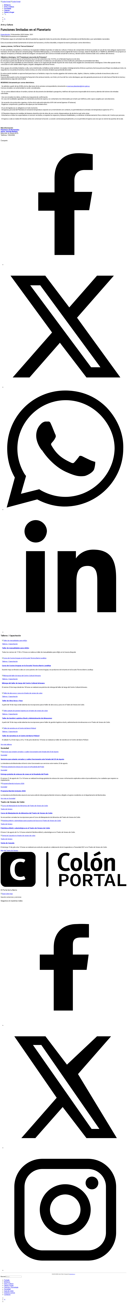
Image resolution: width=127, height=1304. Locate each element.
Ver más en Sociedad (8, 798)
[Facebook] (65, 1025)
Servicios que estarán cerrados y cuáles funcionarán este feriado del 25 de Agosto (32, 759)
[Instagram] (65, 1270)
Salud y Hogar (9, 12)
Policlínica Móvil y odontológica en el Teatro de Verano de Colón (25, 828)
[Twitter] (4, 19)
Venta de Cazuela (7, 843)
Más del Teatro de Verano (9, 850)
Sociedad (7, 9)
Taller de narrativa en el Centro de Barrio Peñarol (20, 736)
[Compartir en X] (65, 387)
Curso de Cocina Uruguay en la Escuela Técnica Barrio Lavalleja (26, 666)
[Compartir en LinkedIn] (65, 632)
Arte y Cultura (9, 7)
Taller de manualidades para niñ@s (15, 648)
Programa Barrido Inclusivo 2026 (13, 791)
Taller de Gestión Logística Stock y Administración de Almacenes (27, 718)
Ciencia (7, 10)
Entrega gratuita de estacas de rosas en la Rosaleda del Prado (24, 774)
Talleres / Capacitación (10, 644)
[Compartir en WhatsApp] (65, 509)
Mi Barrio (7, 5)
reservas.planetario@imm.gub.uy (78, 86)
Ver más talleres (6, 744)
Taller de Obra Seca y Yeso (12, 701)
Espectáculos (5, 34)
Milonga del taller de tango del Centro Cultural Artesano (23, 683)
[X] (65, 1148)
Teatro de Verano (6, 809)
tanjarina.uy (72, 1274)
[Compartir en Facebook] (65, 264)
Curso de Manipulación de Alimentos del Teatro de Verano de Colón (26, 813)
